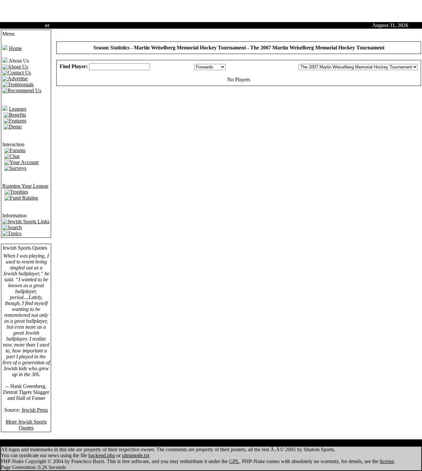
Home (133, 25)
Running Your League (25, 186)
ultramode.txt (135, 455)
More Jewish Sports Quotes (26, 424)
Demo (179, 25)
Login (57, 25)
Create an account (23, 25)
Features (156, 25)
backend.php (101, 455)
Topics (225, 443)
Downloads (252, 443)
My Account (197, 443)
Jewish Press (34, 410)
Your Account (282, 25)
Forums (202, 25)
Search (253, 25)
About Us (228, 25)
